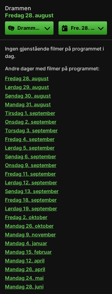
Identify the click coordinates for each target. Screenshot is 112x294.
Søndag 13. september (31, 191)
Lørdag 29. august (27, 87)
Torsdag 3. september (31, 130)
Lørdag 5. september (29, 148)
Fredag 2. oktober (26, 217)
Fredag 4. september (29, 139)
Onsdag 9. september (30, 165)
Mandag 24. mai (24, 278)
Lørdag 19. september (31, 208)
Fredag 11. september (30, 174)
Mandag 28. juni (24, 286)
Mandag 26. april (25, 269)
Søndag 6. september (30, 156)
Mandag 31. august (28, 104)
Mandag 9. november (30, 234)
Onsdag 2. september (30, 122)
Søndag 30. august (28, 96)
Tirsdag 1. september (30, 113)
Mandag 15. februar (28, 252)
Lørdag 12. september (31, 182)
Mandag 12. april (24, 260)
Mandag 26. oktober (29, 226)
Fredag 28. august (27, 78)
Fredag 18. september (31, 200)
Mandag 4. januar (26, 243)
